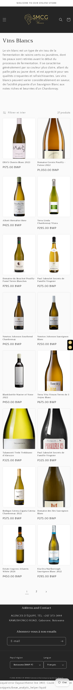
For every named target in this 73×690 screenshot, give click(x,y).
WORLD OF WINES (23, 678)
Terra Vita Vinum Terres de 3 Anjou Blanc (53, 396)
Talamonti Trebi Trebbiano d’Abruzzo (17, 454)
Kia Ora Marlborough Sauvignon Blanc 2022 (49, 570)
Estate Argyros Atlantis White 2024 (16, 570)
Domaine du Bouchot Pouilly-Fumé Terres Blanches (19, 280)
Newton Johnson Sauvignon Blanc (52, 338)
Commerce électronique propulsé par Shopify (46, 678)
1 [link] (26, 591)
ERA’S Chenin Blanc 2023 (16, 162)
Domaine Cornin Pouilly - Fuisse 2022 (51, 164)
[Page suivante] (46, 592)
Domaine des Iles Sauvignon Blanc (52, 512)
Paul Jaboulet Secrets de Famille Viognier (50, 280)
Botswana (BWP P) (23, 664)
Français (51, 664)
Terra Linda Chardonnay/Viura (47, 222)
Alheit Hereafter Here (14, 220)
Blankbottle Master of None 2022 (18, 396)
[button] (4, 20)
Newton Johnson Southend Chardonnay (18, 338)
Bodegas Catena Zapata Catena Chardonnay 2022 (19, 512)
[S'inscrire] (62, 641)
